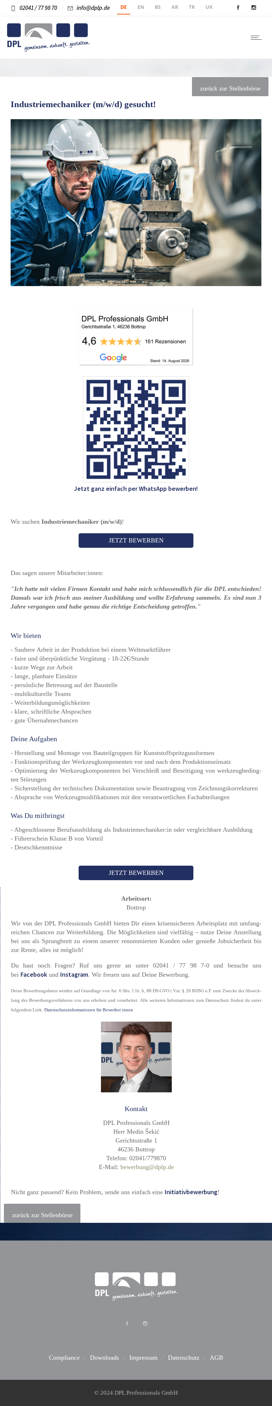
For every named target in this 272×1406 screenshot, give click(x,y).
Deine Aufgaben (34, 739)
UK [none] (208, 7)
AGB (216, 1357)
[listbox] (173, 8)
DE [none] (123, 7)
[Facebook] (238, 8)
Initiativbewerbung (191, 1192)
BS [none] (158, 7)
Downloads (104, 1357)
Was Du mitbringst (38, 815)
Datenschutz (183, 1357)
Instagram (74, 974)
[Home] (48, 49)
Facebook (34, 974)
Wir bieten (26, 635)
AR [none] (174, 7)
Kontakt (136, 1108)
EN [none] (140, 7)
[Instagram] (253, 8)
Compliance (64, 1357)
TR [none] (192, 7)
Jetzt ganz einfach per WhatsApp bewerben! (136, 488)
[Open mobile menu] (258, 37)
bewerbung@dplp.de (147, 1166)
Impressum (143, 1357)
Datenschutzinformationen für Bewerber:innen (88, 1009)
